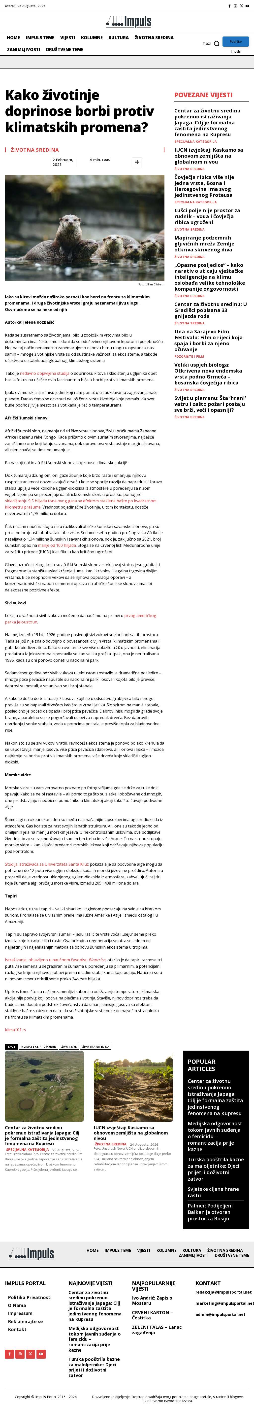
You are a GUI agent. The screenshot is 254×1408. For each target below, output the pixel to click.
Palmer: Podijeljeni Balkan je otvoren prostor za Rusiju (210, 1212)
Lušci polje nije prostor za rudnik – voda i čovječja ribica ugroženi (207, 216)
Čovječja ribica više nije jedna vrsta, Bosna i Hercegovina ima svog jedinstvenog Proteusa (204, 186)
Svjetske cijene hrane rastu (213, 1192)
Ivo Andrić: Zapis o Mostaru (152, 1300)
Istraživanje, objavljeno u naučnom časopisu (55, 959)
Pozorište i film (189, 356)
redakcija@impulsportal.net (223, 1292)
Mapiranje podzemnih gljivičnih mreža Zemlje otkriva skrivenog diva (204, 243)
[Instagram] (235, 6)
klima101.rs (15, 1029)
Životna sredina (35, 149)
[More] (137, 162)
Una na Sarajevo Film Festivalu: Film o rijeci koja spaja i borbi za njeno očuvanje (208, 340)
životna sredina (95, 1046)
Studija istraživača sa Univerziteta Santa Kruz (47, 864)
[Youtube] (247, 6)
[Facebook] (229, 6)
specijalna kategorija (195, 141)
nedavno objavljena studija (44, 373)
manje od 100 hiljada (57, 545)
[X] (241, 6)
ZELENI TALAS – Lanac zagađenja (157, 1330)
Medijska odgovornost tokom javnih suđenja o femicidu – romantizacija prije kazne (215, 1136)
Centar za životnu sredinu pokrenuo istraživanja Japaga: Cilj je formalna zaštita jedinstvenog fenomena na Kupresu (207, 122)
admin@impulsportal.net (220, 1314)
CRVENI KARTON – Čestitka (152, 1315)
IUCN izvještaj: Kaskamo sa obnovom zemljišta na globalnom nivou (208, 155)
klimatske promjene (38, 1046)
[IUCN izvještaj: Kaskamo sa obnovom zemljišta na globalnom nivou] (133, 1086)
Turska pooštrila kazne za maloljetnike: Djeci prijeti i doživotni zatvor (216, 1169)
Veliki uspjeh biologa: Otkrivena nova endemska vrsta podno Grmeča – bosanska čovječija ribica (208, 373)
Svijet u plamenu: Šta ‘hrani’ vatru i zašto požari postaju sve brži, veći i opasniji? (210, 404)
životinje (69, 1046)
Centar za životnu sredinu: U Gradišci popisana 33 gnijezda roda (210, 310)
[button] (212, 43)
